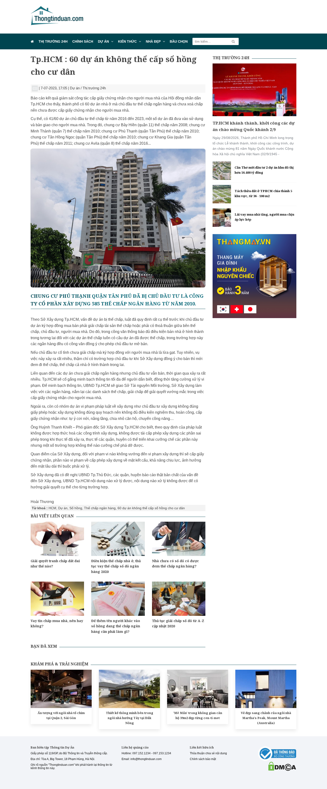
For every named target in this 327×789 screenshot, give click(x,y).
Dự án (103, 41)
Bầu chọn (179, 41)
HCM (52, 508)
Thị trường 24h (53, 41)
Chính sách (82, 41)
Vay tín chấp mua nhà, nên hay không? (57, 623)
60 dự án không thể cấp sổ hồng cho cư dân (151, 508)
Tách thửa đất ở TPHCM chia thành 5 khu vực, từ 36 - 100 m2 (263, 193)
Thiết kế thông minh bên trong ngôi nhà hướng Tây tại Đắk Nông (129, 718)
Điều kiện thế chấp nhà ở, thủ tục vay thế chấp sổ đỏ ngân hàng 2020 (116, 566)
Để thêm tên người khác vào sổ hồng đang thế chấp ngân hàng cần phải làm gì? (115, 626)
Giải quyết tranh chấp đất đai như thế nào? (55, 563)
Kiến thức (127, 41)
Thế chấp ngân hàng (100, 508)
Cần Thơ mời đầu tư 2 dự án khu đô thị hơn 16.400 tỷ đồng (264, 170)
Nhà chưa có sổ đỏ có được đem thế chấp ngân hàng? (175, 563)
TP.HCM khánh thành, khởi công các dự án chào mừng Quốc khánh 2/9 (254, 126)
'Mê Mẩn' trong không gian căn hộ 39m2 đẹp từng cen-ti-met (197, 715)
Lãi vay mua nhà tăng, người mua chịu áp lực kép (264, 217)
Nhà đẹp (153, 41)
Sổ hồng (75, 508)
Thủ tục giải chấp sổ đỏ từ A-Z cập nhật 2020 (178, 623)
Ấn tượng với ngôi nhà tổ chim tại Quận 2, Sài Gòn (61, 715)
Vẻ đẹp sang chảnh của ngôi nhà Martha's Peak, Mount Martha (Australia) (266, 718)
